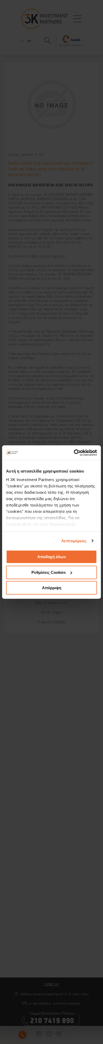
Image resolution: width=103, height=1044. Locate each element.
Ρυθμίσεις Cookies (48, 572)
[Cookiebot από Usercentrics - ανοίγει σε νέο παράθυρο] (74, 452)
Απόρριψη (51, 587)
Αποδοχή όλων (51, 556)
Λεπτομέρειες (74, 541)
